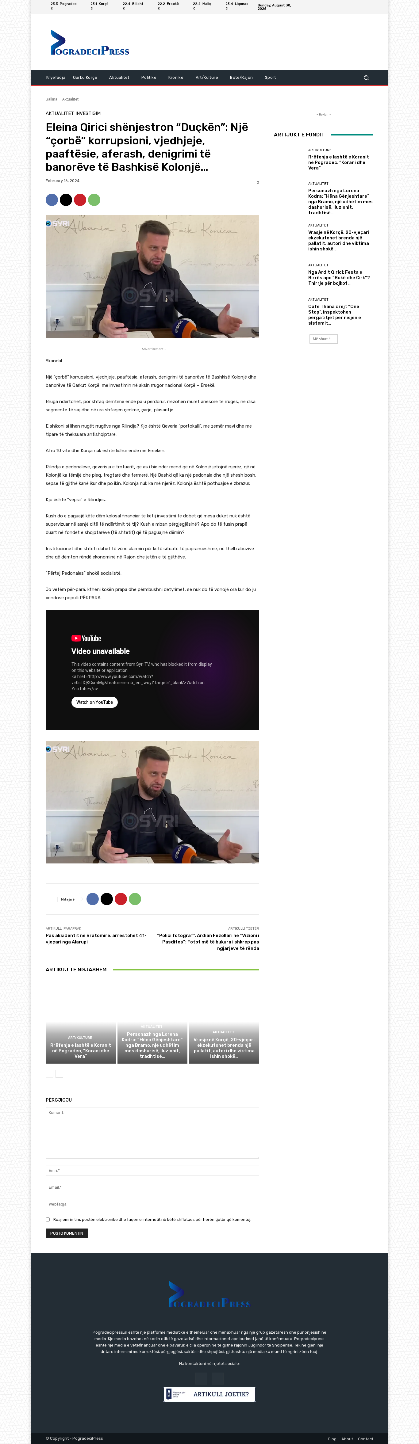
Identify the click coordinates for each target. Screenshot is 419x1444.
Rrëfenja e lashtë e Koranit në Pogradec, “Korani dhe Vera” (80, 1050)
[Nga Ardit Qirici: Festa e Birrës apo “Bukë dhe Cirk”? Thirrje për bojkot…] (289, 275)
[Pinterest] (80, 200)
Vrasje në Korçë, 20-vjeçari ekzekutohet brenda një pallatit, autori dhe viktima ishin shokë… (224, 1048)
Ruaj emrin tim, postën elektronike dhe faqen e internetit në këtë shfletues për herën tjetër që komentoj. (152, 1219)
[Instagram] (369, 7)
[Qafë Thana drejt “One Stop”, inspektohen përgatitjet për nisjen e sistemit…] (289, 312)
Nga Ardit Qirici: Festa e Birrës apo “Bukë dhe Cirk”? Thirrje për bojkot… (339, 277)
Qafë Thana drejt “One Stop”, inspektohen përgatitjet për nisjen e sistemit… (334, 315)
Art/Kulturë (80, 1037)
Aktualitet (70, 99)
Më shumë (322, 338)
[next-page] (59, 1074)
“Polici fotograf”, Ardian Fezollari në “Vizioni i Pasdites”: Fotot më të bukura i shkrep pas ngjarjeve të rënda (208, 942)
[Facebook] (362, 7)
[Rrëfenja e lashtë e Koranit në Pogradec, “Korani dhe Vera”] (81, 1022)
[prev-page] (49, 1074)
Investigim (88, 113)
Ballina (51, 99)
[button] (366, 77)
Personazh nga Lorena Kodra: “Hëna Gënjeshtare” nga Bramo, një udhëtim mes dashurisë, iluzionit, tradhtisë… (152, 1045)
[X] (66, 200)
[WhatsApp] (94, 200)
